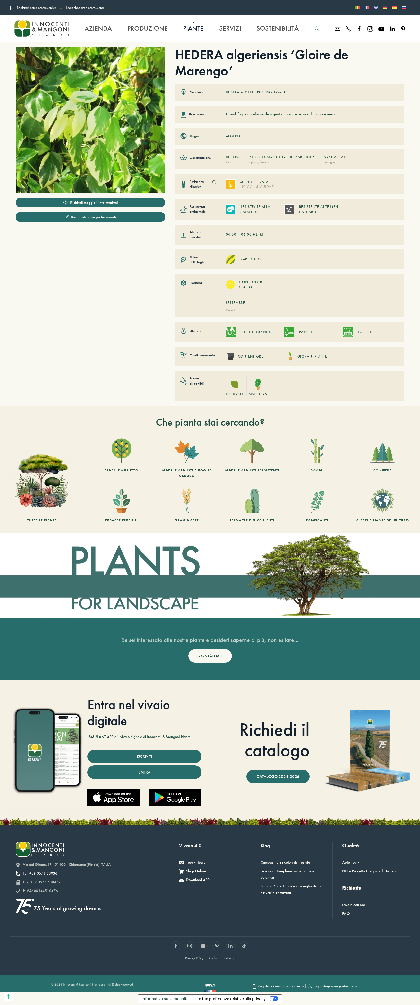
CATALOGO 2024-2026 (278, 776)
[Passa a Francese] (366, 7)
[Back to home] (41, 28)
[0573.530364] (348, 28)
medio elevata (254, 182)
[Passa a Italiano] (357, 7)
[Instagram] (370, 28)
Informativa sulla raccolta (165, 998)
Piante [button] (193, 28)
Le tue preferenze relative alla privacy (231, 998)
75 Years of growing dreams (67, 908)
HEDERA (233, 157)
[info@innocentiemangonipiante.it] (337, 28)
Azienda (98, 28)
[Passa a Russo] (403, 7)
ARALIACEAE (335, 157)
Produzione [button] (147, 28)
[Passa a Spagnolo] (394, 7)
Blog (265, 845)
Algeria (233, 136)
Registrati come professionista (36, 7)
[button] (316, 28)
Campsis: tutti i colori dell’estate (285, 862)
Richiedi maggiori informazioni (94, 202)
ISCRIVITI (144, 756)
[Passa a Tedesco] (385, 7)
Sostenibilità (277, 28)
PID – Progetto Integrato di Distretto (369, 871)
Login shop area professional (85, 7)
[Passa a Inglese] (376, 7)
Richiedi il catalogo (274, 740)
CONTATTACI (210, 655)
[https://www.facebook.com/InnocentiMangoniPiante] (359, 28)
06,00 (246, 234)
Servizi (230, 28)
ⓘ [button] (214, 182)
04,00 (231, 234)
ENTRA (144, 772)
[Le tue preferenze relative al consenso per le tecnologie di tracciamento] (8, 996)
